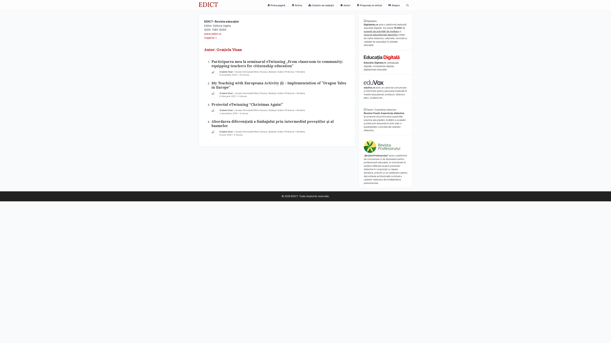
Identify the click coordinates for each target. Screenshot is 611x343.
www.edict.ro (212, 33)
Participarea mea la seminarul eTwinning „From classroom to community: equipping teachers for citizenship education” (277, 63)
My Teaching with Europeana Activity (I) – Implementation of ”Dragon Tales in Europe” (278, 85)
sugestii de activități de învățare (381, 31)
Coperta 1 (210, 37)
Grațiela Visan (226, 72)
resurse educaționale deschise (380, 34)
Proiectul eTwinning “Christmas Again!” (247, 104)
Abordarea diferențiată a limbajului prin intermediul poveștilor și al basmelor (272, 123)
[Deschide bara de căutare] (407, 5)
